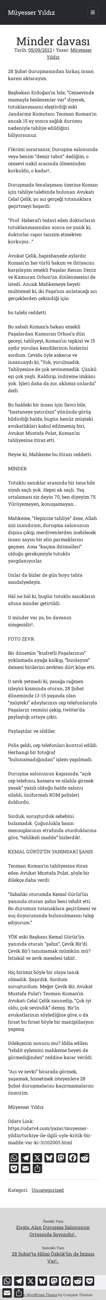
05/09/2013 (40, 50)
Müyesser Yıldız (31, 12)
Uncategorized (48, 1190)
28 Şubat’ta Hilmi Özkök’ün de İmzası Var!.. (53, 1257)
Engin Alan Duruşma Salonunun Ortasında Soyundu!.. (53, 1230)
